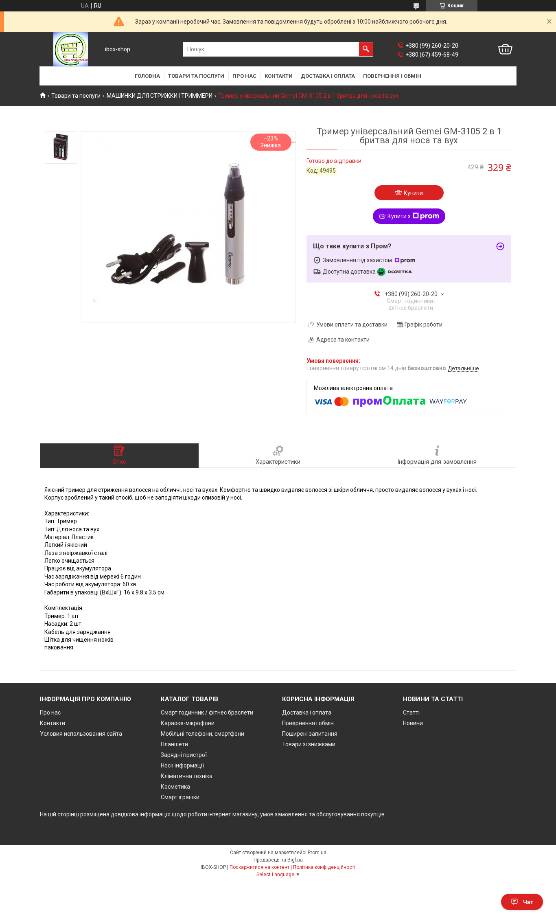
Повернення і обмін (392, 76)
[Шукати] (366, 49)
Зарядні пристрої (184, 755)
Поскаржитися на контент (259, 867)
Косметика (175, 786)
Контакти (279, 76)
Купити (413, 193)
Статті (411, 712)
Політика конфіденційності (324, 867)
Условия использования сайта (81, 733)
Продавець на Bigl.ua (278, 860)
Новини (413, 723)
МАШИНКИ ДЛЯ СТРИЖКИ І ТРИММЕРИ (159, 95)
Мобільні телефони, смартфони (202, 733)
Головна (147, 76)
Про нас (244, 76)
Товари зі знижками (308, 744)
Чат (528, 902)
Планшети (174, 744)
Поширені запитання (309, 733)
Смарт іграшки (180, 797)
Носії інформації (182, 765)
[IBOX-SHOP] (70, 49)
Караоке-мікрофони (188, 723)
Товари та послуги (196, 76)
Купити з (399, 216)
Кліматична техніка (186, 776)
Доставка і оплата (328, 76)
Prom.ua (317, 852)
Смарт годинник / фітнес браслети (207, 712)
